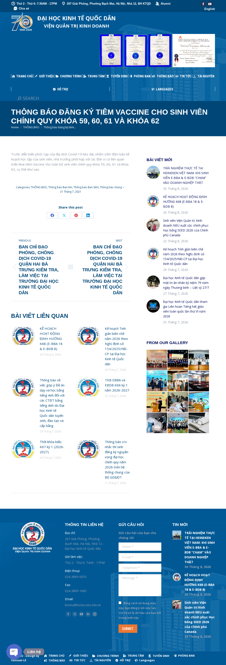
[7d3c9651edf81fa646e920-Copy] (157, 381)
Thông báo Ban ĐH (60, 187)
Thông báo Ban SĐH (86, 187)
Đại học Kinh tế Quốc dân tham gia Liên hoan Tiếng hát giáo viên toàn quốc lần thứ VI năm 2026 (185, 309)
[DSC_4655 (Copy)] (157, 402)
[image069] (157, 360)
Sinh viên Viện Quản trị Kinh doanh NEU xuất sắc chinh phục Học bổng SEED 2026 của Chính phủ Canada (186, 227)
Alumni (166, 3)
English (209, 9)
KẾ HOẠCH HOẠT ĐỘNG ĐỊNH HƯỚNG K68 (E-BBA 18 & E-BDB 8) (51, 338)
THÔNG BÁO (39, 187)
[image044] (178, 381)
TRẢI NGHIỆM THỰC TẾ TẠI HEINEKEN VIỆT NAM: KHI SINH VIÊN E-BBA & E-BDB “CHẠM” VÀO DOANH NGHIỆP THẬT (186, 175)
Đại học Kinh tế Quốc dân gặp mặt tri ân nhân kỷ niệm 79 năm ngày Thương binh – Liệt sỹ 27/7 (186, 283)
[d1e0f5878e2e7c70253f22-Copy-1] (178, 423)
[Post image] (23, 336)
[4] (198, 381)
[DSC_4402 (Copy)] (157, 423)
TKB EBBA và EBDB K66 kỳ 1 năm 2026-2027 (117, 385)
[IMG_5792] (178, 402)
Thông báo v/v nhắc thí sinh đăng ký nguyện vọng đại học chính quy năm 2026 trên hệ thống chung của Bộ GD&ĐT (117, 459)
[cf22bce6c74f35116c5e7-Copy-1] (198, 402)
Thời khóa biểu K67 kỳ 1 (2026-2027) (52, 447)
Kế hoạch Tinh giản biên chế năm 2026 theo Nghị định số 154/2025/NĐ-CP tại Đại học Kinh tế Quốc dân (116, 346)
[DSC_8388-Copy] (178, 360)
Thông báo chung (111, 187)
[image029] (198, 360)
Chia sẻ (24, 8)
